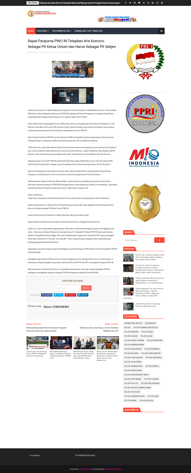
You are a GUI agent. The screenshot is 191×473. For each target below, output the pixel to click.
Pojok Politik (131, 383)
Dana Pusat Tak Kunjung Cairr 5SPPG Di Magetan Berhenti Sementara (37, 354)
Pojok (127, 327)
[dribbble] (144, 3)
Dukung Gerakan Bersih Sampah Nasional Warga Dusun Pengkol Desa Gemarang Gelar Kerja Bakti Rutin (90, 3)
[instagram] (157, 3)
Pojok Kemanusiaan (134, 345)
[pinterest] (135, 3)
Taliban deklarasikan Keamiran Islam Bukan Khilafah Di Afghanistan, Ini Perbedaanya (150, 280)
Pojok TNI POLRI (132, 392)
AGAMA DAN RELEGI (133, 323)
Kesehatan (150, 323)
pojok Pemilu (152, 366)
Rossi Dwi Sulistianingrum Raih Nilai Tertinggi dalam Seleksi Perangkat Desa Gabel (150, 257)
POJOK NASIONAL (65, 52)
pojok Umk (153, 396)
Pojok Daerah (131, 332)
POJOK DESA (147, 332)
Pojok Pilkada (151, 379)
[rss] (148, 3)
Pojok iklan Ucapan (134, 340)
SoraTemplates (85, 469)
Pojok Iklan (146, 336)
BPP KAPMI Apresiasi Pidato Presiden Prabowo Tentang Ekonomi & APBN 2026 (60, 355)
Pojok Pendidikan (133, 370)
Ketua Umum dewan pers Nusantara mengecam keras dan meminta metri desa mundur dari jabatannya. (107, 356)
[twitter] (130, 3)
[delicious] (162, 3)
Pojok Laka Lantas (151, 353)
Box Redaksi (35, 455)
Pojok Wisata (146, 400)
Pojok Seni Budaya (150, 383)
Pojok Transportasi (134, 396)
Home (31, 31)
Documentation (61, 31)
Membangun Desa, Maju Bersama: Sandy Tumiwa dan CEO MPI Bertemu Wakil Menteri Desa (83, 355)
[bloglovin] (139, 3)
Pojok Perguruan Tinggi (136, 375)
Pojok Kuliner (131, 353)
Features (42, 31)
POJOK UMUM (130, 400)
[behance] (153, 3)
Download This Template (89, 31)
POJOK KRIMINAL (152, 349)
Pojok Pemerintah (133, 366)
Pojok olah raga (132, 362)
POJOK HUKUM (130, 336)
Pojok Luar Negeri (133, 357)
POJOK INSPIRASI (155, 340)
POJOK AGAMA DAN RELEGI (146, 327)
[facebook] (126, 3)
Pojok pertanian (132, 379)
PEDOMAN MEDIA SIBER (85, 455)
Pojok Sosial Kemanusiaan (137, 388)
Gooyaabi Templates (113, 469)
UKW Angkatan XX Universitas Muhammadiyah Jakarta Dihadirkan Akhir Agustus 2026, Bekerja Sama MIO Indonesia (143, 293)
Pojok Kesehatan (132, 349)
